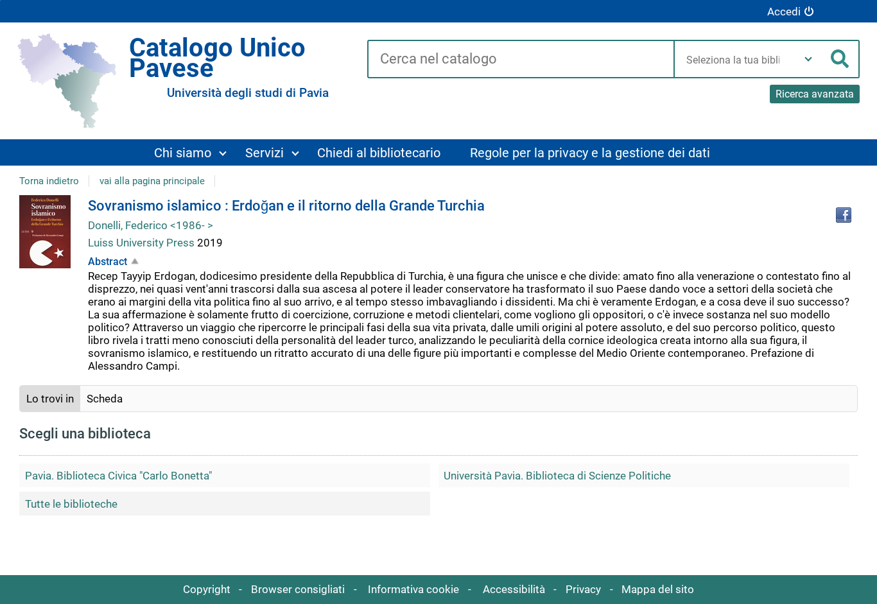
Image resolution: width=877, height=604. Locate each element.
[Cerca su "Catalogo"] (520, 59)
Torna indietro (49, 181)
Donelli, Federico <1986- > (150, 225)
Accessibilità (514, 589)
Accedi (784, 11)
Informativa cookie (413, 589)
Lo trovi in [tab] (50, 398)
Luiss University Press (142, 242)
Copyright (206, 589)
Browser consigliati (298, 589)
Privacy (583, 589)
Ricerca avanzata (815, 94)
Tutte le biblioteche (71, 503)
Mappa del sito (657, 589)
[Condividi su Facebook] (843, 215)
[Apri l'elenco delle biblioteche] (808, 59)
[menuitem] (190, 152)
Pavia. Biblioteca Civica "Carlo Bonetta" (118, 475)
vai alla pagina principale (152, 181)
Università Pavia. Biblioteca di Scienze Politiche (557, 475)
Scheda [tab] (105, 398)
